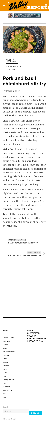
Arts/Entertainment (9, 351)
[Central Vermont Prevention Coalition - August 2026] (24, 15)
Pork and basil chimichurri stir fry (24, 80)
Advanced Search (9, 419)
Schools (5, 344)
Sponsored (6, 387)
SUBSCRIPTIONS (35, 341)
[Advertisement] (24, 289)
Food (4, 376)
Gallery (5, 397)
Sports (5, 348)
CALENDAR (32, 335)
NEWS (5, 330)
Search (5, 373)
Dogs (4, 394)
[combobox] (16, 411)
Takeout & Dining (8, 337)
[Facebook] (46, 5)
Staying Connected (9, 380)
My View (5, 362)
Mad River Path (8, 390)
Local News (6, 341)
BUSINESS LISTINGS (36, 338)
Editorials (6, 355)
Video (4, 383)
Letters (5, 358)
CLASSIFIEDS (33, 333)
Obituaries (6, 365)
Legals (5, 369)
